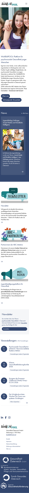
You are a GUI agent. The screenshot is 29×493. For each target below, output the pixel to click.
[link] (14, 206)
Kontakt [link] (8, 439)
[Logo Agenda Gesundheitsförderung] (14, 486)
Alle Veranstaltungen (23, 341)
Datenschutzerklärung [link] (11, 444)
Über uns (5, 96)
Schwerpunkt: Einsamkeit (11, 100)
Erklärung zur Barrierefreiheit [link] (13, 446)
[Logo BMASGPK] (14, 468)
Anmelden (6, 329)
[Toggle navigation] (26, 3)
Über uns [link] (8, 449)
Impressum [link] (8, 441)
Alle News (25, 113)
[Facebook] (5, 417)
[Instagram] (9, 417)
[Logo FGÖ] (14, 477)
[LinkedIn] (2, 417)
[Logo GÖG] (14, 460)
